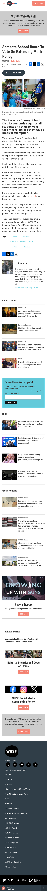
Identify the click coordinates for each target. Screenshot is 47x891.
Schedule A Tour (10, 867)
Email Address (12, 393)
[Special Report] (23, 588)
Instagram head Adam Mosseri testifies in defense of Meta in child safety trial (30, 424)
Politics (20, 359)
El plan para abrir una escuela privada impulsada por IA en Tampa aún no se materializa (29, 563)
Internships (9, 804)
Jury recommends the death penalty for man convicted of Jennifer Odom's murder (29, 313)
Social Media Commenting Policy (16, 794)
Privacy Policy (9, 857)
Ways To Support (11, 852)
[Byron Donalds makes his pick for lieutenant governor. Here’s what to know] (9, 363)
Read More (23, 614)
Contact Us (8, 779)
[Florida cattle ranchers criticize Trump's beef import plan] (9, 329)
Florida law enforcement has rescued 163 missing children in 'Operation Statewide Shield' (31, 347)
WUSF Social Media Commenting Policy (23, 700)
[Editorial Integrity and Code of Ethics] (23, 654)
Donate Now (23, 731)
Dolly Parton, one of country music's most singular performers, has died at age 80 (30, 457)
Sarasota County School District (21, 242)
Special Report (23, 604)
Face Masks (14, 247)
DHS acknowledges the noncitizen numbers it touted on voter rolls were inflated (30, 473)
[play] (3, 888)
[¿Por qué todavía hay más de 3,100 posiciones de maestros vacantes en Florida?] (9, 544)
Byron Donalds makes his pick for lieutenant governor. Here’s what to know (30, 364)
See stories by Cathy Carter (26, 287)
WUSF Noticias (23, 498)
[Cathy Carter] (7, 267)
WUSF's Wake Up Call (23, 16)
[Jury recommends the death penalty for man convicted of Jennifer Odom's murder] (9, 312)
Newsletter (8, 784)
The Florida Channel (12, 808)
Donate (40, 3)
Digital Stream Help (11, 833)
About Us (8, 774)
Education (13, 237)
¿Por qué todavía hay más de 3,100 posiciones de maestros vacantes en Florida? (30, 545)
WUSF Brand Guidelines (13, 862)
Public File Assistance (12, 823)
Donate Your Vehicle (12, 838)
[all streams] (44, 888)
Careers (7, 799)
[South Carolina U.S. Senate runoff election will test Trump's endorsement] (9, 442)
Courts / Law (22, 308)
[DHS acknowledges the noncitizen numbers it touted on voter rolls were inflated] (9, 475)
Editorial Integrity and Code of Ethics (23, 664)
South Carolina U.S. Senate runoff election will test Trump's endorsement (31, 440)
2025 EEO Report (11, 828)
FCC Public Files (10, 818)
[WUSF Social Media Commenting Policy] (23, 689)
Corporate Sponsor (11, 843)
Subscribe (23, 31)
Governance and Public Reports (16, 813)
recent (33, 196)
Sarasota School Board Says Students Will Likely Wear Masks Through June (22, 640)
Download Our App (11, 847)
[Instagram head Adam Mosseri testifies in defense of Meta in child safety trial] (9, 425)
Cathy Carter (16, 61)
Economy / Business (24, 325)
